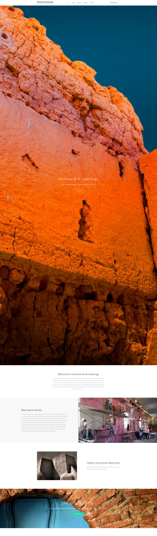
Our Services (78, 191)
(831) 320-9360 (101, 508)
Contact (92, 2)
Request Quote (114, 2)
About (73, 2)
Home (69, 2)
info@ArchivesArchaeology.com (72, 508)
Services (79, 2)
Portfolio (85, 2)
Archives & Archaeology (45, 2)
